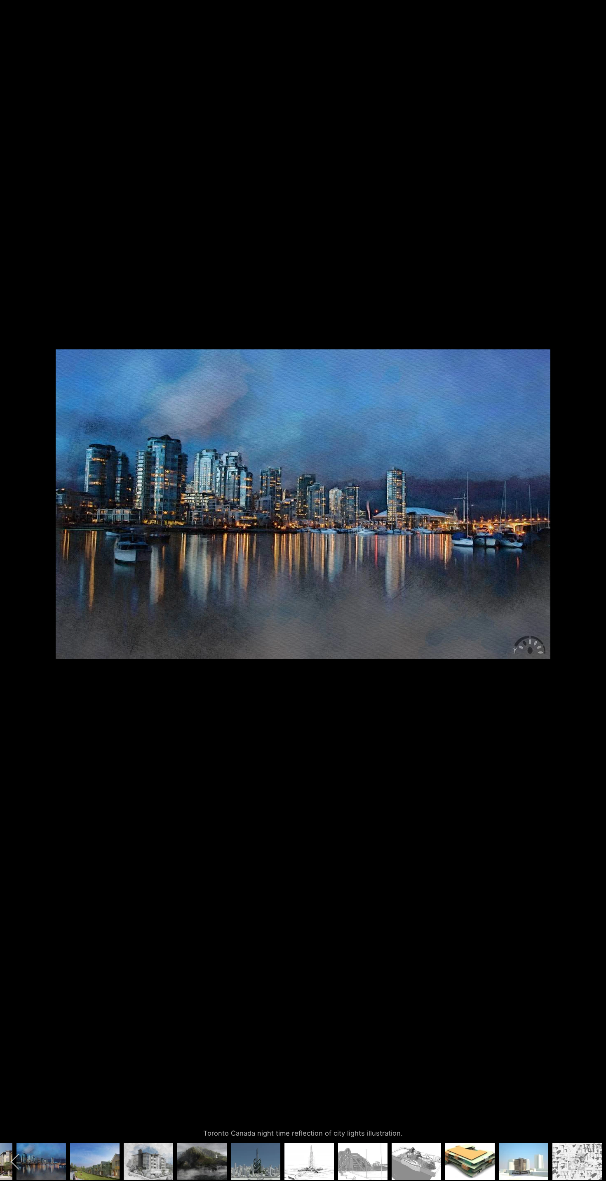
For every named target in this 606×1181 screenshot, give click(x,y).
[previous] (14, 578)
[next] (591, 578)
